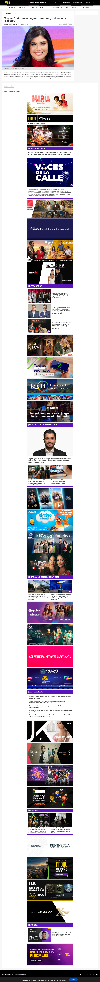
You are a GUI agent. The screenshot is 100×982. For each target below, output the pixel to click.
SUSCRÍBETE (88, 2)
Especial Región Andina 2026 (38, 2)
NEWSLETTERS (66, 2)
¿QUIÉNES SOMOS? (77, 2)
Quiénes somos (6, 974)
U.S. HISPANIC (65, 7)
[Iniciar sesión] (97, 3)
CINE (41, 7)
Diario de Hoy (9, 86)
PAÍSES (74, 7)
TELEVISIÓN (12, 7)
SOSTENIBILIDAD (55, 7)
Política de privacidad (20, 974)
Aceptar (73, 979)
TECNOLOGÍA (33, 7)
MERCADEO (22, 7)
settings (64, 980)
